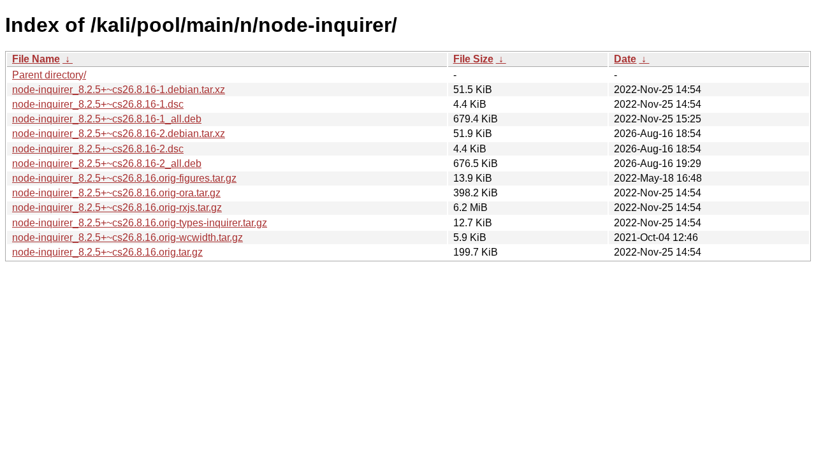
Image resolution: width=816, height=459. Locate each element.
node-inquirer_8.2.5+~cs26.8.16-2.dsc (98, 148)
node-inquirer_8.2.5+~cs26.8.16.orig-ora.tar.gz (116, 192)
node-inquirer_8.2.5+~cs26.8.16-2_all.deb (106, 163)
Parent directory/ (49, 74)
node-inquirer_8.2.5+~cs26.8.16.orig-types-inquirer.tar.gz (139, 222)
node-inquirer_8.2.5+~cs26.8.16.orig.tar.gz (107, 252)
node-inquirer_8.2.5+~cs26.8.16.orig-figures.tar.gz (124, 178)
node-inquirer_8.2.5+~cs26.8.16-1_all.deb (106, 118)
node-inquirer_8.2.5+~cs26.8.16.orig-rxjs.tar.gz (117, 207)
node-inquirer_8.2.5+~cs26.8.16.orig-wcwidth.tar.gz (127, 237)
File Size (473, 59)
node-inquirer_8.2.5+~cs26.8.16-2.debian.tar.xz (118, 133)
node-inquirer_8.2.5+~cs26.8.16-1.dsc (98, 104)
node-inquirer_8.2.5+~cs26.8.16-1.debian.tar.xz (118, 89)
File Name (36, 59)
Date (625, 59)
